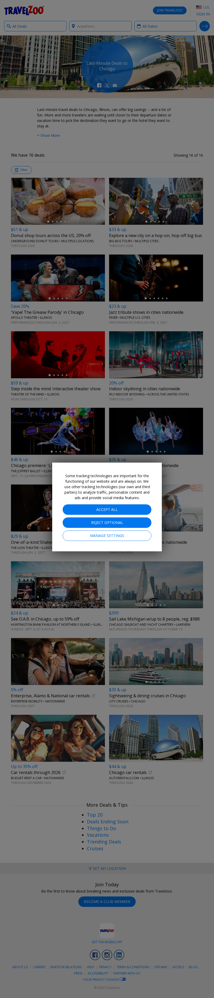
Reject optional (107, 522)
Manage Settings (107, 535)
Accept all (107, 509)
